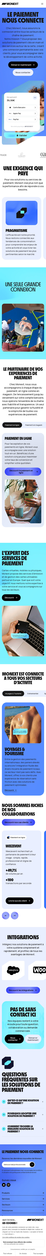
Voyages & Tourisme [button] (13, 693)
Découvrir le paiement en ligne (21, 471)
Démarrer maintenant (21, 65)
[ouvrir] (43, 1193)
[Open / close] (42, 1101)
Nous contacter (23, 72)
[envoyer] (32, 1164)
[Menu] (42, 4)
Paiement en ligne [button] (12, 425)
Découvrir (9, 597)
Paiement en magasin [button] (33, 425)
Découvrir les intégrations (21, 990)
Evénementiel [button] (32, 693)
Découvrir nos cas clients (16, 822)
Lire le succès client (17, 900)
